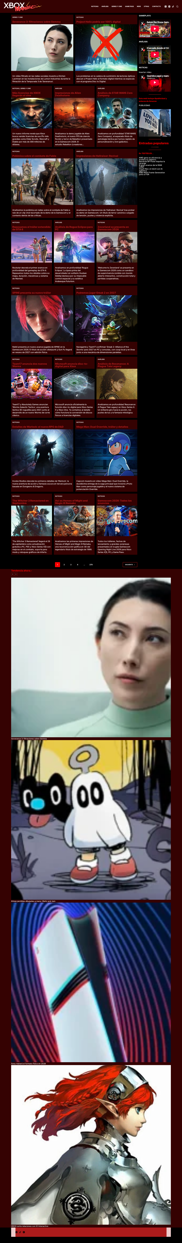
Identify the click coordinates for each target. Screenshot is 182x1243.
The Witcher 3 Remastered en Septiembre (30, 502)
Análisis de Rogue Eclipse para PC (74, 228)
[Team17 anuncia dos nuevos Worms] (31, 384)
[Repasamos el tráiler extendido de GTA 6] (31, 247)
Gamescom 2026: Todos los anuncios (115, 502)
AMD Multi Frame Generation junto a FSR (152, 173)
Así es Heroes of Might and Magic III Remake (71, 502)
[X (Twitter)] (166, 6)
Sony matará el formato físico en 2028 (28, 1063)
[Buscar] (177, 6)
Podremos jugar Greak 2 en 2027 (96, 292)
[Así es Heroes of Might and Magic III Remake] (74, 521)
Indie (139, 6)
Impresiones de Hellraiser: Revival (97, 155)
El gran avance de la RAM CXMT (150, 166)
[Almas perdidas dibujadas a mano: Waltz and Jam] (91, 820)
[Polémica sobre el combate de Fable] (42, 181)
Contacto (156, 6)
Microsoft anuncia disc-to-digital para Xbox (71, 365)
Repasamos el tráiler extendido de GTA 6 (31, 228)
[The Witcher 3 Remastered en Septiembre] (31, 521)
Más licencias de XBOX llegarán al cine (26, 94)
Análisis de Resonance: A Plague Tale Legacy (113, 365)
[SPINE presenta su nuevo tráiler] (42, 318)
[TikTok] (173, 6)
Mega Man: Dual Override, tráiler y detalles (102, 426)
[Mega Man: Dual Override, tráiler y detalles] (106, 452)
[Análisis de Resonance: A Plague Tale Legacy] (116, 384)
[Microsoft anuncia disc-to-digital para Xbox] (74, 384)
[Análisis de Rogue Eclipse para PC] (74, 247)
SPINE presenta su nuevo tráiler (31, 292)
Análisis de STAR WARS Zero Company (115, 94)
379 (91, 565)
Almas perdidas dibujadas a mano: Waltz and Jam (33, 901)
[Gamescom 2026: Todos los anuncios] (116, 521)
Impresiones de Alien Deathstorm (68, 94)
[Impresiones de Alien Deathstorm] (74, 113)
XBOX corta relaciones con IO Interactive (29, 1226)
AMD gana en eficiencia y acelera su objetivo (150, 159)
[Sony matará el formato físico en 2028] (91, 982)
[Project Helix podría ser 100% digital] (106, 47)
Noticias (94, 6)
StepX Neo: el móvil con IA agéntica (151, 170)
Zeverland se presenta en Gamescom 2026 (113, 228)
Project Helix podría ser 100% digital (98, 21)
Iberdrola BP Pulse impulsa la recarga (152, 162)
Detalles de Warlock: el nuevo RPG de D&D (38, 426)
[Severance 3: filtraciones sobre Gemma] (42, 47)
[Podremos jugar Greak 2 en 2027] (106, 318)
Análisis (105, 6)
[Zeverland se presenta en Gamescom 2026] (116, 247)
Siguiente (129, 565)
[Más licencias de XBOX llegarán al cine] (31, 113)
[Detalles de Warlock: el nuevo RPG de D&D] (42, 452)
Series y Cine (117, 6)
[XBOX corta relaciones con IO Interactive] (91, 1145)
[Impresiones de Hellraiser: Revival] (106, 181)
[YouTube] (169, 6)
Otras (146, 6)
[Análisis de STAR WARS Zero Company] (116, 113)
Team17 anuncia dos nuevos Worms (29, 365)
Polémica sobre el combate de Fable (34, 155)
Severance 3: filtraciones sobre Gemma (36, 21)
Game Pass (129, 6)
